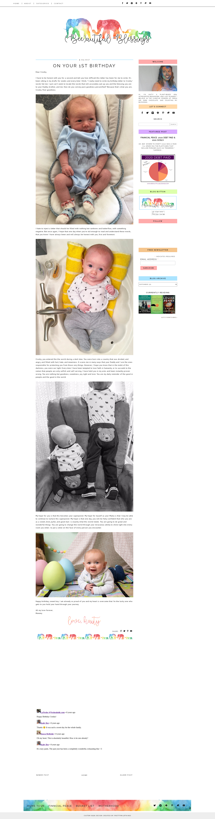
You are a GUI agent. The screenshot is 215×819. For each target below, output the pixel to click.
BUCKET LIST (85, 806)
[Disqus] (84, 675)
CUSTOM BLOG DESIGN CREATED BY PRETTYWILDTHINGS (107, 815)
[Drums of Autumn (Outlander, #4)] (145, 313)
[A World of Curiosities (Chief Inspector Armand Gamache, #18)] (169, 313)
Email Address (149, 259)
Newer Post (42, 775)
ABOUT (27, 3)
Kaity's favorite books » (169, 317)
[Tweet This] (124, 631)
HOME (16, 3)
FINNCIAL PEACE (60, 806)
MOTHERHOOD (109, 806)
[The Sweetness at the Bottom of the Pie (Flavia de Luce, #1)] (157, 313)
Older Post (126, 775)
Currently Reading (158, 293)
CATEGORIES (42, 3)
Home (84, 775)
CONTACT (58, 3)
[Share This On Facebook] (120, 631)
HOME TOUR (35, 806)
